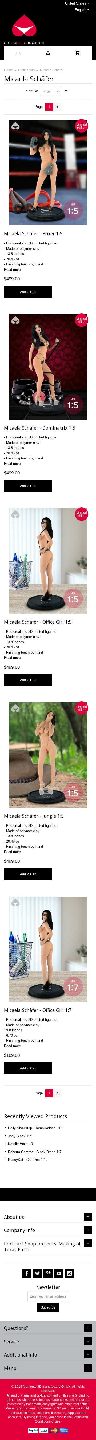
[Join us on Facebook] (26, 1274)
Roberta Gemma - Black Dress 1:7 (34, 1152)
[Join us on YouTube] (58, 1274)
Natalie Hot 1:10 (20, 1144)
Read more (12, 270)
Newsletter (48, 1287)
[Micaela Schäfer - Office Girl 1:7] (48, 949)
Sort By (32, 91)
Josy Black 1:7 (19, 1136)
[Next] (58, 107)
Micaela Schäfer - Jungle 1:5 (34, 816)
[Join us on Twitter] (37, 1274)
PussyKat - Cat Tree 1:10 (27, 1160)
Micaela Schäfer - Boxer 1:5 (33, 233)
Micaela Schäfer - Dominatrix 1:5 (39, 428)
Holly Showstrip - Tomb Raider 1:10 (35, 1128)
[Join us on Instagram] (69, 1274)
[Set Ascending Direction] (66, 91)
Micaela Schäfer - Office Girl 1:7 (37, 1010)
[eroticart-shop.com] (24, 29)
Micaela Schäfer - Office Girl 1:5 (37, 622)
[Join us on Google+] (48, 1274)
